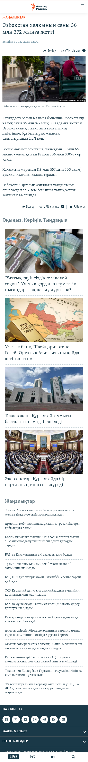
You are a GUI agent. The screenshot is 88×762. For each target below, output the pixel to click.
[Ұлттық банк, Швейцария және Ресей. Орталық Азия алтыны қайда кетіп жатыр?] (44, 320)
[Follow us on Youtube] (25, 719)
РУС (32, 757)
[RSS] (54, 719)
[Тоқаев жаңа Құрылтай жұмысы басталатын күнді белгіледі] (44, 389)
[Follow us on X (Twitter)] (16, 719)
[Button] (49, 50)
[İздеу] (73, 757)
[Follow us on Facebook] (6, 719)
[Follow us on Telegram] (44, 719)
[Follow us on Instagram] (35, 719)
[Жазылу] (63, 719)
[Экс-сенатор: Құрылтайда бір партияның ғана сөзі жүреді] (44, 452)
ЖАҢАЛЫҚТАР (13, 18)
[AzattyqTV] (53, 757)
